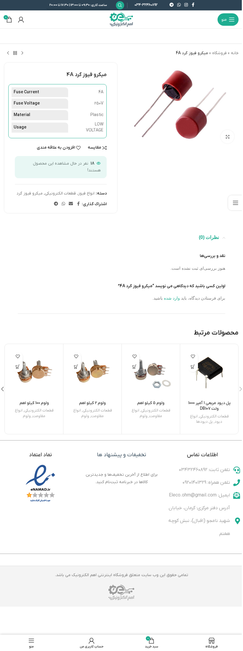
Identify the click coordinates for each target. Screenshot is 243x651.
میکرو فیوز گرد (30, 193)
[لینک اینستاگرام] (186, 5)
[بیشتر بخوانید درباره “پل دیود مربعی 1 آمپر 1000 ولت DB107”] (193, 367)
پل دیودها (204, 421)
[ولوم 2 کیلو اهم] (92, 373)
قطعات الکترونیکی (60, 193)
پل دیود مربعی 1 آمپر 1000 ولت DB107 (209, 406)
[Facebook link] (193, 5)
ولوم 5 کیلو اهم (150, 403)
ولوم (144, 416)
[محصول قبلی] (22, 53)
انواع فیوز (86, 193)
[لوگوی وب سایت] (121, 19)
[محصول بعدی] (8, 53)
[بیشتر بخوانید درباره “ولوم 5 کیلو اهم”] (134, 367)
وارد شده (172, 298)
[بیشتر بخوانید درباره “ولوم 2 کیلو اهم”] (76, 367)
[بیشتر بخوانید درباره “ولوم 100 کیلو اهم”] (17, 367)
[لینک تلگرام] (171, 5)
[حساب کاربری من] (21, 19)
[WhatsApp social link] (179, 5)
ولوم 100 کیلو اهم (34, 403)
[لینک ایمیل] (71, 204)
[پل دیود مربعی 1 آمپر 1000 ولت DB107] (209, 373)
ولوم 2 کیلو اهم (92, 403)
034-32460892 (146, 5)
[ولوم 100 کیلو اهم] (34, 373)
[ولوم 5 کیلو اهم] (150, 373)
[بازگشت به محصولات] (15, 53)
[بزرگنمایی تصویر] (227, 136)
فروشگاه (219, 53)
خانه (235, 53)
